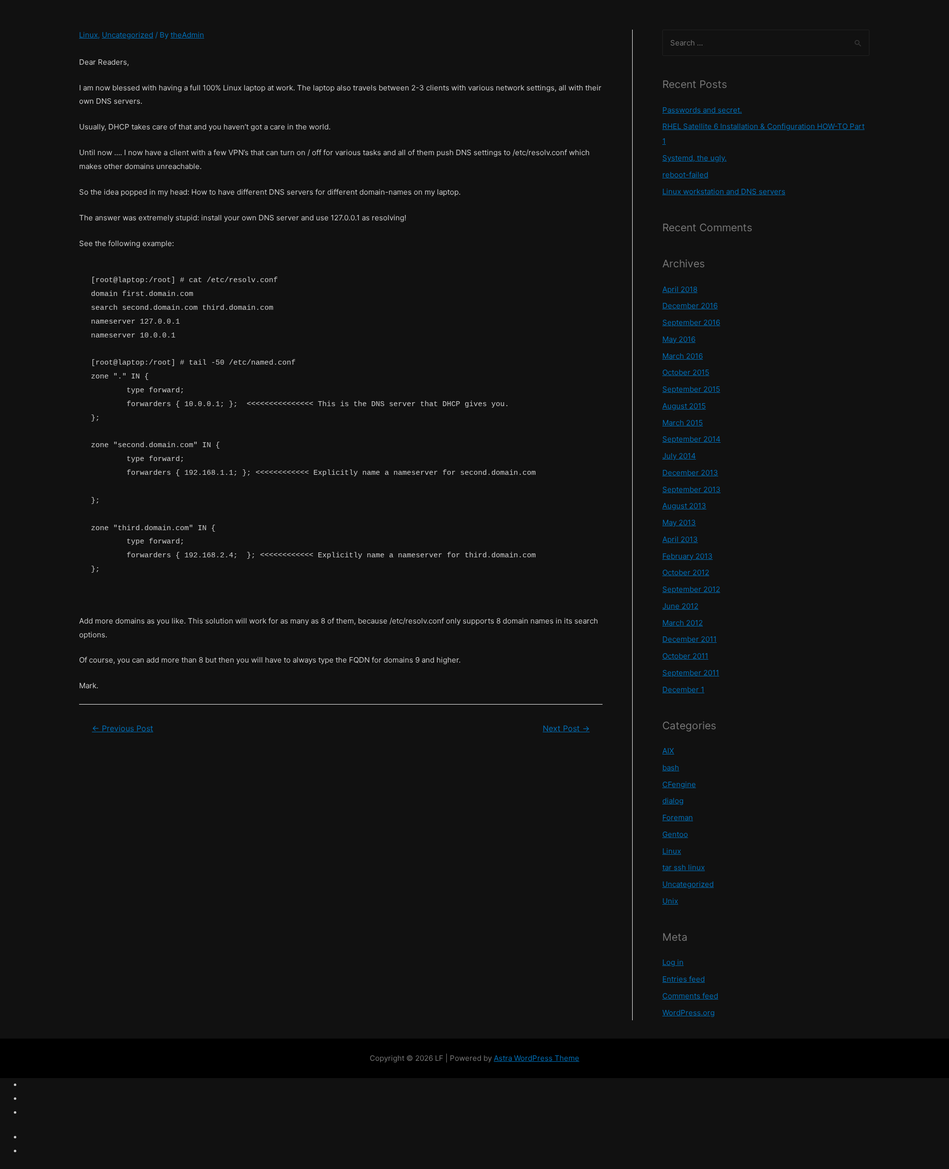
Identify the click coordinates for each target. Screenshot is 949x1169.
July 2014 (679, 455)
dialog (673, 800)
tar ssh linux (683, 867)
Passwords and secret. (702, 110)
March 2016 (682, 356)
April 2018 (679, 289)
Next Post (566, 728)
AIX (668, 750)
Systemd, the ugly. (694, 158)
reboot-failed (685, 174)
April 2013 (680, 539)
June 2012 (680, 606)
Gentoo (675, 834)
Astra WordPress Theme (536, 1058)
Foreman (677, 817)
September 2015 (691, 389)
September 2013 (691, 489)
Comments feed (690, 996)
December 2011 (689, 639)
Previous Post (122, 728)
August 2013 (684, 505)
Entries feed (683, 979)
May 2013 (679, 522)
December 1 (683, 689)
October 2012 (685, 572)
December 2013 (690, 472)
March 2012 (682, 622)
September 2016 (691, 322)
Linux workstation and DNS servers (723, 191)
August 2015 (684, 406)
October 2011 (685, 656)
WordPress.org (688, 1012)
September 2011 (690, 672)
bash (670, 767)
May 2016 (678, 339)
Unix (670, 901)
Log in (673, 962)
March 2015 (682, 422)
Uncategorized (127, 35)
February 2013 (687, 556)
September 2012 (691, 589)
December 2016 (690, 305)
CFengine (679, 784)
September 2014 (691, 439)
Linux (88, 35)
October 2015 (685, 372)
